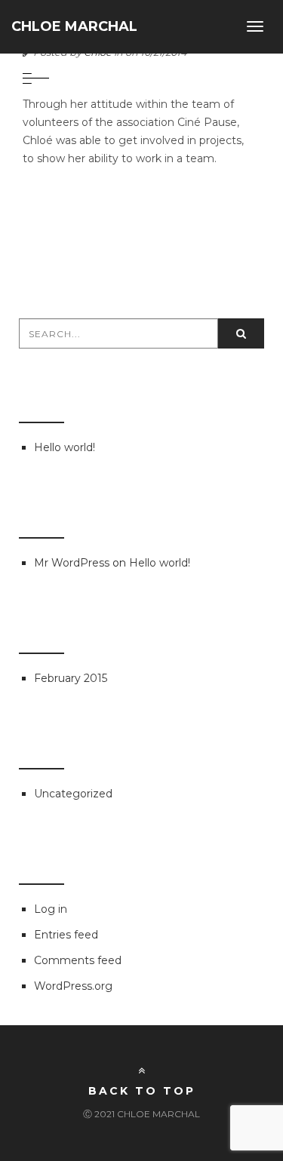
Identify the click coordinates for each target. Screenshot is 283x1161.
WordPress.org (73, 986)
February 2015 (70, 678)
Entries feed (66, 934)
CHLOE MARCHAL (74, 26)
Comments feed (78, 960)
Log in (50, 909)
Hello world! (64, 447)
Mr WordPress (71, 563)
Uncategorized (73, 793)
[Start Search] (241, 333)
